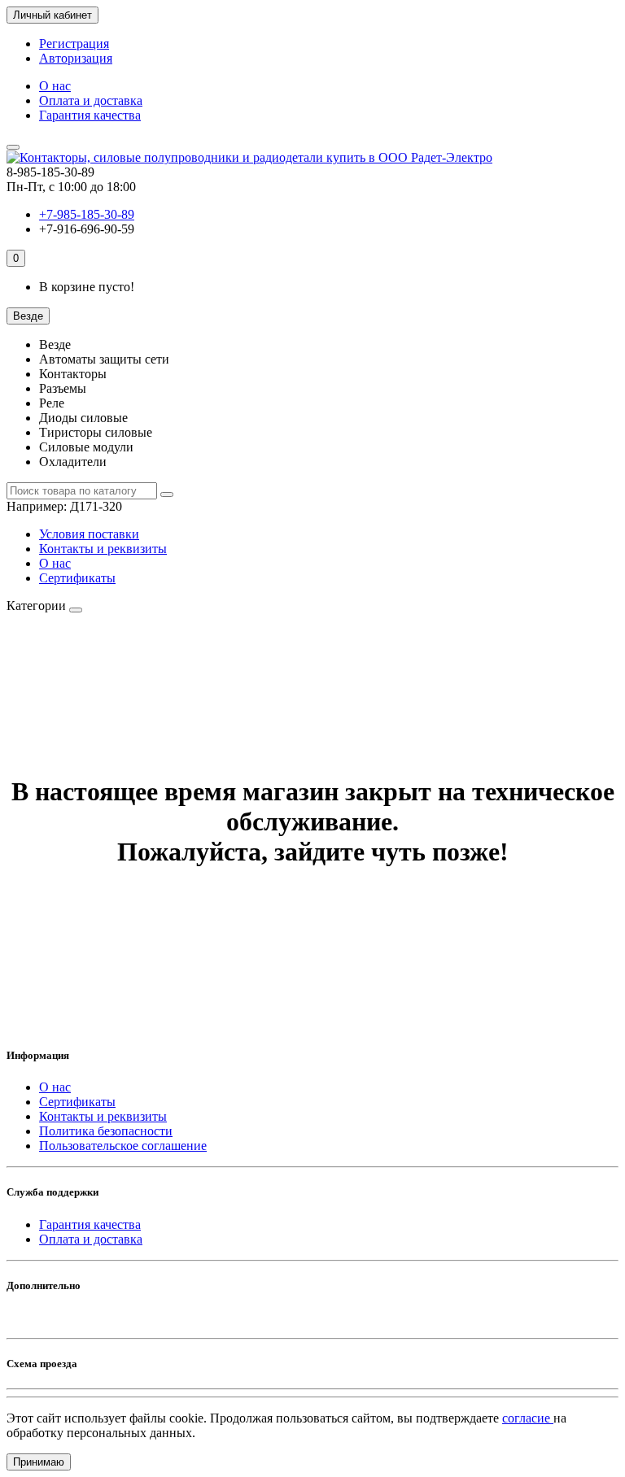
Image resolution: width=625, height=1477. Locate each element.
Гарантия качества (90, 115)
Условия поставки (89, 534)
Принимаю (38, 1462)
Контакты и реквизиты (103, 549)
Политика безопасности (106, 1131)
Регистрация (74, 43)
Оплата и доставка (90, 100)
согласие (527, 1418)
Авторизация (75, 58)
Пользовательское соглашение (123, 1145)
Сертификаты (77, 578)
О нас (55, 86)
